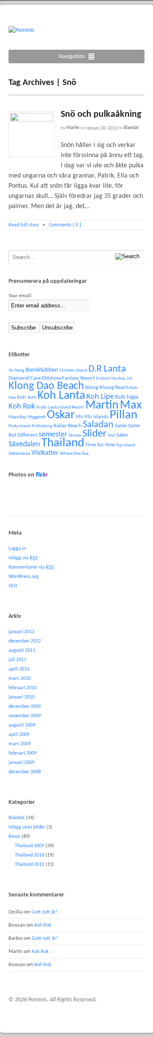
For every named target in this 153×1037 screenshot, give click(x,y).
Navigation (72, 57)
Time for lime (100, 445)
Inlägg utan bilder (26, 827)
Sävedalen (24, 444)
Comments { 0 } (65, 225)
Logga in (17, 548)
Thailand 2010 (29, 855)
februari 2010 (22, 687)
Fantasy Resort (78, 378)
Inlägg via (23, 558)
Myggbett (36, 417)
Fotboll (103, 378)
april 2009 (18, 734)
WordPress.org (23, 576)
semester (53, 434)
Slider (94, 433)
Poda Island (19, 426)
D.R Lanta (107, 369)
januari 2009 (21, 762)
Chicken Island (73, 370)
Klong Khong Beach (107, 387)
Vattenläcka (19, 453)
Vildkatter (45, 453)
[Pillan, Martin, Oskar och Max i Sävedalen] (21, 30)
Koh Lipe (100, 397)
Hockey (118, 378)
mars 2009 (19, 744)
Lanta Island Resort (66, 407)
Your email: (20, 296)
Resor (14, 836)
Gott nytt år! (44, 912)
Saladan (98, 424)
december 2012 (24, 641)
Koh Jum (26, 397)
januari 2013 (21, 631)
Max (131, 405)
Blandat (131, 128)
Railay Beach (68, 425)
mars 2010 (19, 678)
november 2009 (24, 716)
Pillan (123, 415)
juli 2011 (17, 659)
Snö (111, 435)
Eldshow (51, 378)
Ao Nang (16, 370)
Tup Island (125, 445)
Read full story (23, 225)
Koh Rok (21, 407)
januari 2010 (21, 697)
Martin (72, 128)
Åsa (85, 453)
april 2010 (18, 669)
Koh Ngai (126, 397)
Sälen (122, 435)
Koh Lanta (61, 396)
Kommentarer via (31, 567)
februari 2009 (22, 753)
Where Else (70, 453)
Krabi (42, 407)
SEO (12, 586)
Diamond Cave (24, 378)
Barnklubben (42, 370)
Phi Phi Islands (92, 417)
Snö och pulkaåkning (101, 114)
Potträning (42, 426)
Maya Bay (17, 417)
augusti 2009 (21, 725)
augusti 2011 (21, 650)
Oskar (61, 415)
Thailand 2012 (29, 864)
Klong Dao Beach (46, 386)
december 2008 (24, 772)
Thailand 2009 (29, 845)
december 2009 (24, 706)
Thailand (62, 443)
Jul (129, 378)
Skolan (74, 435)
